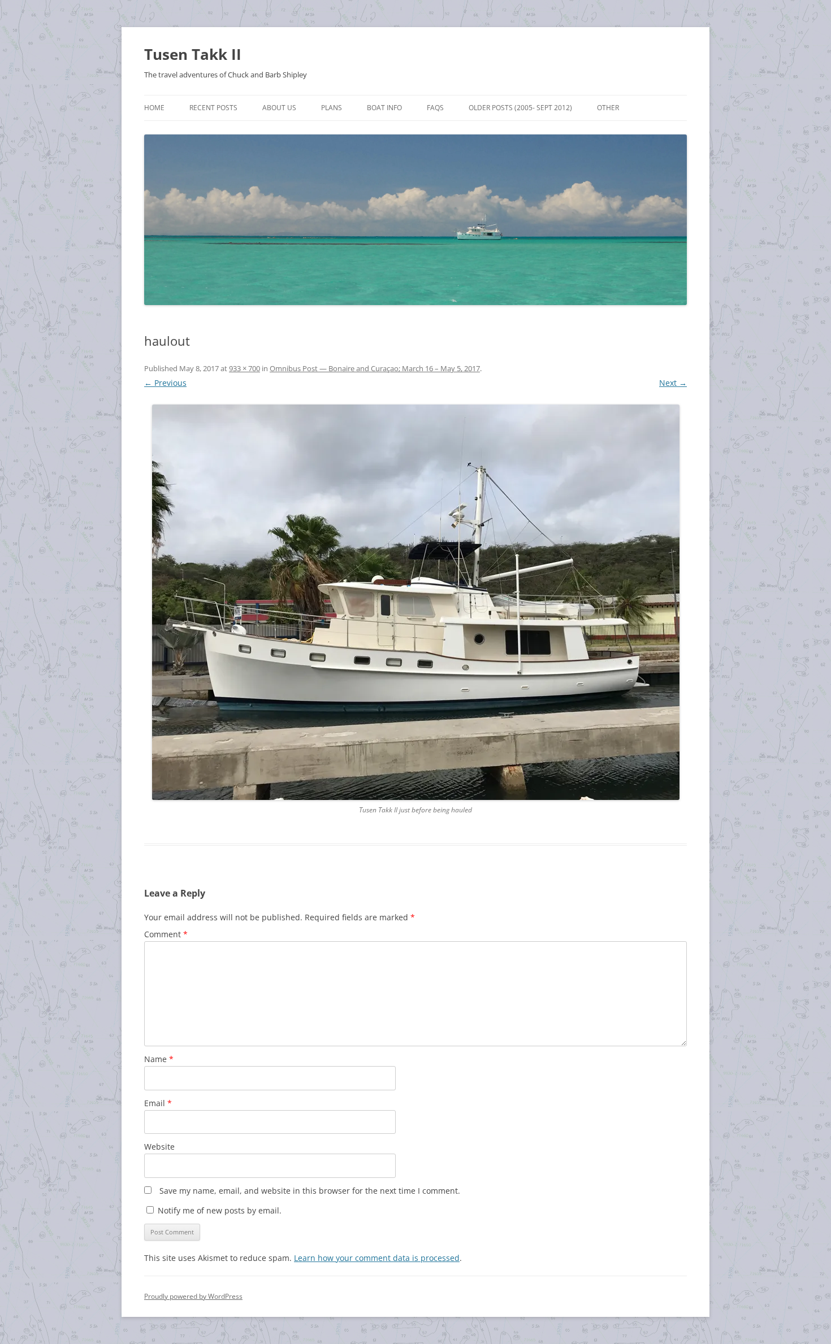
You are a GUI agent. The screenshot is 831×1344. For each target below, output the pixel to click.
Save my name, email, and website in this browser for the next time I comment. (309, 1190)
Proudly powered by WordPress (193, 1296)
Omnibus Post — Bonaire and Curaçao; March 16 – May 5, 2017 (375, 368)
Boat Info (384, 107)
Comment (166, 934)
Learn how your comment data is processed (377, 1257)
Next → (673, 382)
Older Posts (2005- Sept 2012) (520, 107)
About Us (279, 107)
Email (158, 1103)
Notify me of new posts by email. (220, 1210)
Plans (331, 107)
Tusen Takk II (192, 54)
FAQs (435, 107)
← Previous (165, 382)
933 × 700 (244, 368)
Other (608, 107)
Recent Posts (213, 107)
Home (154, 107)
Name (159, 1059)
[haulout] (415, 602)
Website (159, 1146)
